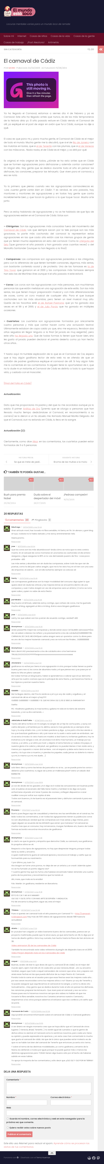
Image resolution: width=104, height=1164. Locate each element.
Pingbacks (42, 519)
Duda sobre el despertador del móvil (47, 496)
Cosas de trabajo (14, 42)
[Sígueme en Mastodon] (98, 1158)
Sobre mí (9, 36)
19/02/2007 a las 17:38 (33, 838)
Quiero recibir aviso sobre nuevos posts (30, 1127)
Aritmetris (53, 42)
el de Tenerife (44, 146)
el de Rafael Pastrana (51, 302)
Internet (22, 36)
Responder (16, 541)
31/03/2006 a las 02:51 (27, 615)
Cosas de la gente (84, 36)
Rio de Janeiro (81, 142)
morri (11, 67)
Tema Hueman (43, 1157)
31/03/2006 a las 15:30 (33, 626)
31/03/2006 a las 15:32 (33, 648)
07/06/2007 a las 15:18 (33, 892)
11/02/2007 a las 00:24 (31, 810)
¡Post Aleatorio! (36, 42)
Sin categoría (13, 49)
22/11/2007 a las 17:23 (28, 928)
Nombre (11, 1097)
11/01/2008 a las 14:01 (28, 961)
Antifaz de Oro (31, 408)
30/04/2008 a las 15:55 (34, 1023)
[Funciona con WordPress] (18, 1158)
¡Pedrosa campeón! (76, 494)
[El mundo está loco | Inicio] (20, 11)
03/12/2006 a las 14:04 (34, 764)
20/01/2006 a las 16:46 (28, 578)
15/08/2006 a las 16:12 (43, 720)
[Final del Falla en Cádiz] (17, 383)
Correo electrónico (61, 1097)
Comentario (13, 1079)
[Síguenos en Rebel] (89, 1158)
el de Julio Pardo (47, 306)
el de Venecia (86, 146)
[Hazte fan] (94, 1158)
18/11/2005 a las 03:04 (26, 546)
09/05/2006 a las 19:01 (30, 691)
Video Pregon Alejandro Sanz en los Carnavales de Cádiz (38, 952)
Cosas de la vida (60, 36)
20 (92, 49)
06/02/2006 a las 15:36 (33, 600)
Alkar (35, 441)
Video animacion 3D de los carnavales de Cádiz (33, 945)
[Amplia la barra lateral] (101, 49)
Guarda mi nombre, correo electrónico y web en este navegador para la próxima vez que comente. (45, 1120)
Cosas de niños (38, 36)
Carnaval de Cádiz (15, 230)
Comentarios (18, 519)
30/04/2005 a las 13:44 (32, 527)
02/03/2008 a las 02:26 (40, 1011)
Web (8, 1107)
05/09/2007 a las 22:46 (30, 910)
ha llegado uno (24, 335)
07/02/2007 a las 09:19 (34, 782)
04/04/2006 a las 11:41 (32, 663)
